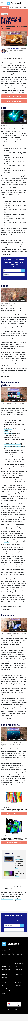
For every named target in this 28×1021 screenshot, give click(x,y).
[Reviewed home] (14, 3)
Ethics (3, 993)
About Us (4, 982)
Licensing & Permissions (7, 990)
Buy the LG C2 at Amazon (14, 101)
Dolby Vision (17, 424)
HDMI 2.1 (13, 435)
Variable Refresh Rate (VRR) (13, 444)
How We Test (18, 974)
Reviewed (18, 892)
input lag (6, 542)
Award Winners (14, 8)
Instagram (4, 899)
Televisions (4, 14)
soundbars (8, 477)
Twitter (18, 896)
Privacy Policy (18, 985)
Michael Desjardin (15, 48)
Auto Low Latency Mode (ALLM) (14, 446)
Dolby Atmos (8, 429)
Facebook (12, 896)
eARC (6, 431)
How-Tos (17, 972)
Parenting (4, 977)
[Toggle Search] (26, 3)
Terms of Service (18, 982)
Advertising (4, 988)
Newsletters (4, 8)
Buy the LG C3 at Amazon (14, 96)
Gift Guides (5, 980)
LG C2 (20, 71)
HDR (5, 424)
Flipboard (18, 899)
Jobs (3, 985)
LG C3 (19, 67)
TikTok (11, 899)
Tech (3, 972)
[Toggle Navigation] (2, 3)
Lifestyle (4, 974)
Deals (16, 966)
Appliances (23, 8)
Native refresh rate (10, 433)
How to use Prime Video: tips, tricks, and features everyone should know (19, 863)
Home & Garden (6, 969)
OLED (14, 422)
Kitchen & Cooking (7, 966)
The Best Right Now (20, 964)
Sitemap (16, 988)
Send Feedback (5, 996)
